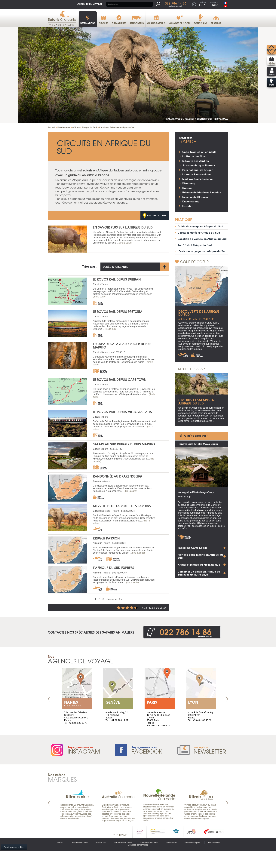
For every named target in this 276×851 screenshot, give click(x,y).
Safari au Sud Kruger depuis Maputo (124, 444)
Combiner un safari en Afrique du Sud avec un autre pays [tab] (199, 573)
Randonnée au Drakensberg (117, 476)
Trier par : (89, 266)
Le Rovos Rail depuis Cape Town (119, 379)
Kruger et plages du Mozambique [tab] (199, 564)
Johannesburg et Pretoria (198, 165)
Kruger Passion (106, 538)
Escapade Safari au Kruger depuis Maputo (122, 345)
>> (120, 599)
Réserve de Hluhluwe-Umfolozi (202, 192)
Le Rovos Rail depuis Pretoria (118, 311)
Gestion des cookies (14, 847)
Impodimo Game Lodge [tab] (192, 547)
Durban (187, 187)
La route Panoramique (196, 174)
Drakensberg (190, 201)
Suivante (111, 599)
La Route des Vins (194, 156)
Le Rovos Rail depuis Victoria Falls (122, 411)
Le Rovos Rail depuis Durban (117, 279)
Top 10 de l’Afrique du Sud (195, 245)
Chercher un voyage (89, 4)
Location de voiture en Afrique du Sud (202, 238)
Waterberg (188, 183)
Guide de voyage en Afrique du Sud (200, 226)
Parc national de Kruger (197, 169)
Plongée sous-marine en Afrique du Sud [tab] (200, 556)
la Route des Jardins (195, 160)
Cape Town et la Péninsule (199, 151)
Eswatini (187, 205)
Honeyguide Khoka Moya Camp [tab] (198, 443)
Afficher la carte (156, 215)
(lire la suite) (125, 242)
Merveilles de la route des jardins (122, 505)
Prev (49, 699)
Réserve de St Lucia (195, 196)
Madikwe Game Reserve (197, 178)
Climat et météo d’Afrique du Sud (199, 232)
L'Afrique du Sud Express (113, 567)
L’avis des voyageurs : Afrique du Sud (202, 251)
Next (226, 699)
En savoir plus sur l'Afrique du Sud (123, 227)
